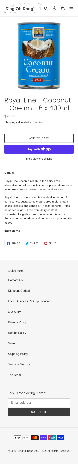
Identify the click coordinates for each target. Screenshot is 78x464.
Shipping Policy (18, 354)
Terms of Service (19, 364)
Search (12, 343)
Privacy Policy (17, 322)
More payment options (39, 158)
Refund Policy (17, 332)
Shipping (9, 122)
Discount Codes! (19, 290)
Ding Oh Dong (25, 451)
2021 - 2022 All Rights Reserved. (52, 451)
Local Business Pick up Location (29, 301)
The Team (14, 375)
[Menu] (71, 8)
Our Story (14, 311)
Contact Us (15, 280)
